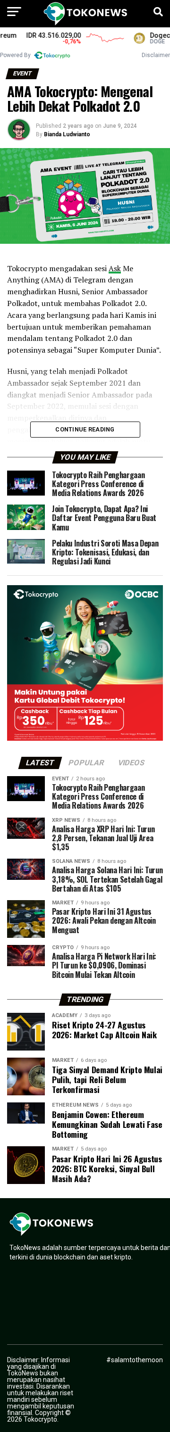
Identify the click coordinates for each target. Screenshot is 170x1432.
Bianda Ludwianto (67, 134)
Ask (115, 268)
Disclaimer (156, 55)
